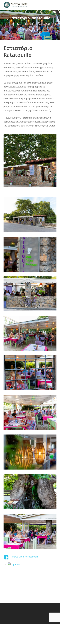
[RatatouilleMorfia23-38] (30, 492)
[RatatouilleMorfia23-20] (30, 452)
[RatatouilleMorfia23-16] (30, 413)
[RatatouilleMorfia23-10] (30, 334)
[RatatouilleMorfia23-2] (30, 215)
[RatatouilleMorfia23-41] (30, 531)
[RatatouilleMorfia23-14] (30, 373)
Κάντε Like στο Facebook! (25, 556)
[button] (54, 4)
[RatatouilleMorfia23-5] (30, 254)
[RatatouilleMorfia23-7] (30, 294)
